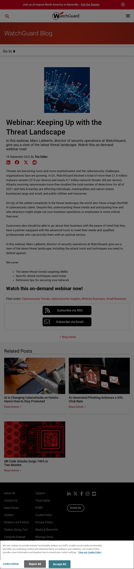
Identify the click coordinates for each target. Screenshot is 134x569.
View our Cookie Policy (89, 552)
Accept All (59, 564)
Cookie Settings (11, 563)
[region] (67, 554)
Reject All (35, 564)
